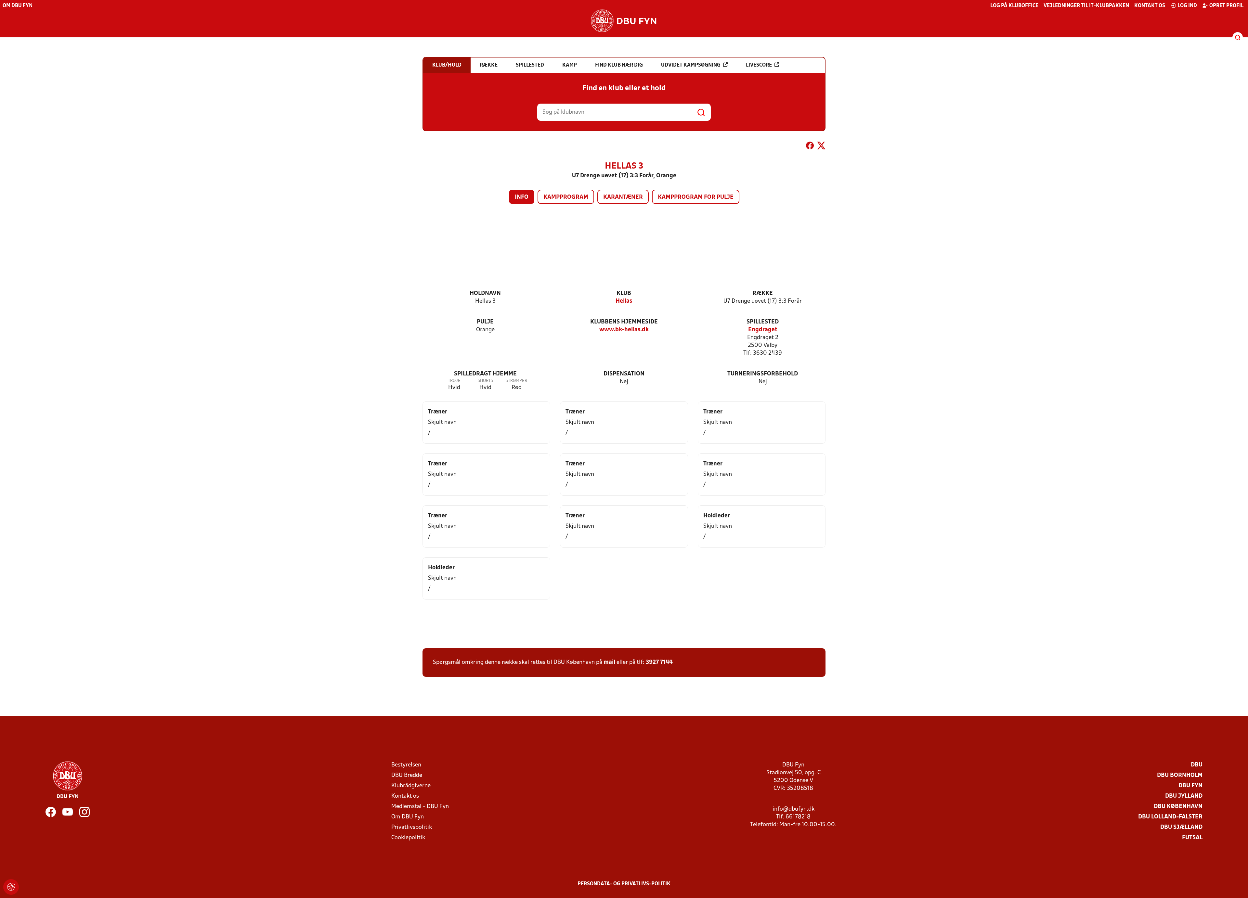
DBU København (1178, 806)
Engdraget (762, 330)
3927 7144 (659, 662)
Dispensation (624, 374)
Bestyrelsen (406, 765)
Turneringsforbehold (762, 374)
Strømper (516, 381)
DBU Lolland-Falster (1170, 817)
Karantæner (623, 197)
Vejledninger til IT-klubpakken (1086, 6)
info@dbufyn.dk (793, 809)
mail (609, 662)
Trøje (454, 381)
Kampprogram (565, 197)
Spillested (763, 322)
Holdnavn (485, 293)
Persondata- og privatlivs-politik (624, 884)
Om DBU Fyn (17, 6)
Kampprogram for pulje (696, 197)
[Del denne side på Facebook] (810, 147)
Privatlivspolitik (411, 827)
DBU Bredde (406, 775)
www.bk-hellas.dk (624, 330)
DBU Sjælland (1181, 827)
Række (762, 293)
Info (521, 197)
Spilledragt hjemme (485, 374)
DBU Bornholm (1179, 775)
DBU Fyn (1190, 786)
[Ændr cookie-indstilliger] (11, 887)
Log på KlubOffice (1014, 6)
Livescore (759, 65)
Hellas (624, 301)
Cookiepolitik (408, 838)
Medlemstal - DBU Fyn (420, 806)
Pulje (485, 322)
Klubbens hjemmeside (624, 322)
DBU (1196, 765)
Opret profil (1226, 6)
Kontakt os (1149, 6)
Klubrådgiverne (411, 786)
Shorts (485, 381)
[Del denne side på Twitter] (821, 147)
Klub (624, 293)
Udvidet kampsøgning (691, 65)
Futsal (1192, 838)
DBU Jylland (1183, 796)
